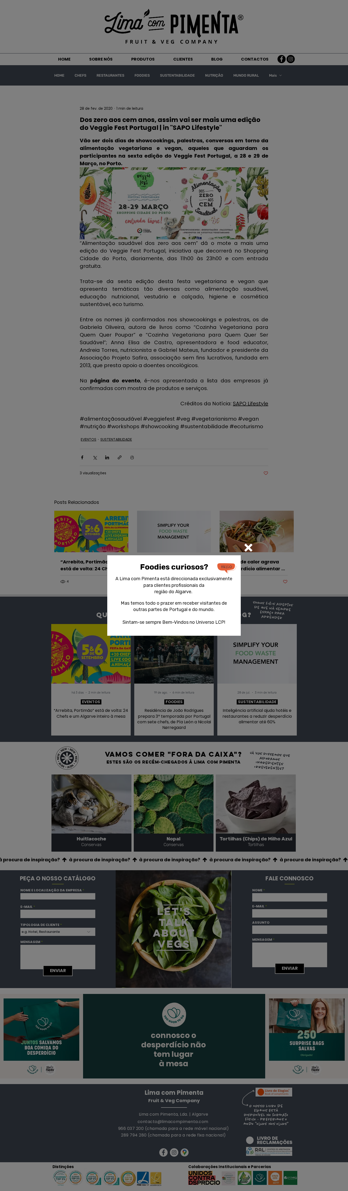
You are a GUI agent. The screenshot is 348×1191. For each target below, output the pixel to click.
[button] (248, 548)
